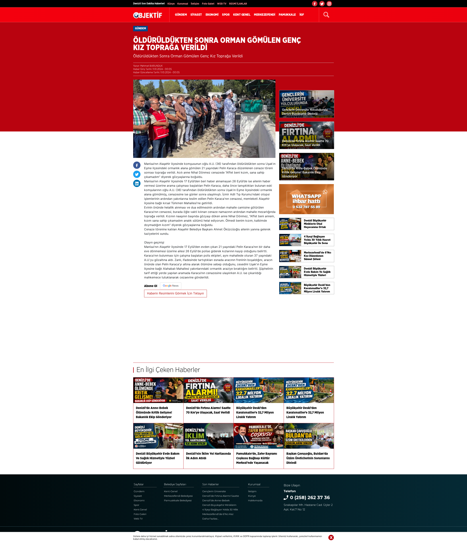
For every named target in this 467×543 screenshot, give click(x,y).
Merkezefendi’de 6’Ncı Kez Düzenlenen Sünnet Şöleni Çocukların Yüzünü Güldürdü (219, 514)
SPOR (225, 14)
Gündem (139, 491)
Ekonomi (139, 500)
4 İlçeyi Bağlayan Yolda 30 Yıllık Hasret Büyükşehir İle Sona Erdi (220, 510)
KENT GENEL (241, 14)
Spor (136, 504)
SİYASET (196, 14)
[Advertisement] (209, 327)
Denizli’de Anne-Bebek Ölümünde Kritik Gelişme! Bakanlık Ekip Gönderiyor (217, 501)
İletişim (195, 4)
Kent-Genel (170, 491)
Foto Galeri (208, 4)
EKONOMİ (212, 14)
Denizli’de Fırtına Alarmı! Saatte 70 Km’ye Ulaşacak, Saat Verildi (220, 496)
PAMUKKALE (287, 14)
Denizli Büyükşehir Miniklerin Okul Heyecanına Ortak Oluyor (220, 505)
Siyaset (138, 495)
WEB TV (221, 4)
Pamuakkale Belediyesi (178, 500)
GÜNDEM (181, 14)
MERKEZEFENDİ (264, 14)
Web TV (138, 518)
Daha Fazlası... (210, 518)
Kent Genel (140, 509)
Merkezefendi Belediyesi (178, 495)
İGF (302, 14)
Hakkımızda (255, 500)
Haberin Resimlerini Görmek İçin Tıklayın (175, 293)
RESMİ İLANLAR (238, 4)
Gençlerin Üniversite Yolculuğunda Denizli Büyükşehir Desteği (214, 492)
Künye (171, 4)
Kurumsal (182, 4)
